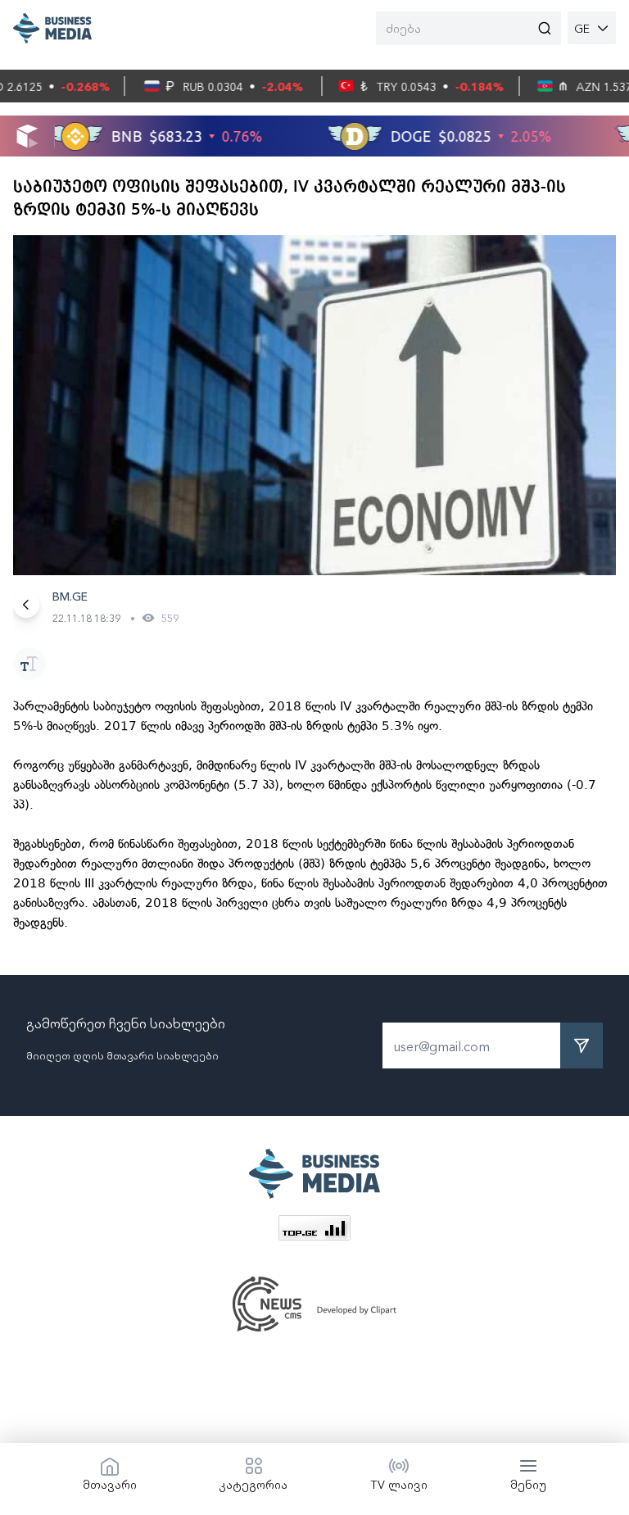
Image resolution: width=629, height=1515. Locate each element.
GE (582, 28)
